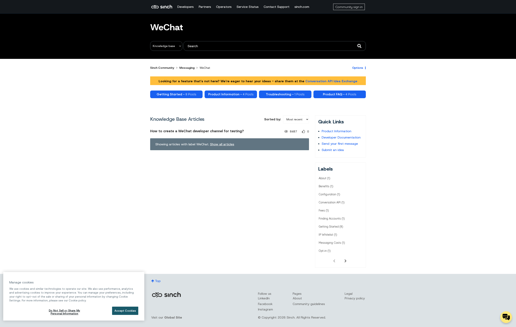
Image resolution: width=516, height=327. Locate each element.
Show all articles (222, 144)
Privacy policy (355, 298)
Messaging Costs (330, 243)
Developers (185, 7)
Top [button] (158, 281)
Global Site (173, 317)
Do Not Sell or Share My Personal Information (64, 312)
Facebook (265, 304)
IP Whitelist (326, 234)
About (322, 178)
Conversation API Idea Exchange (331, 81)
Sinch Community (161, 7)
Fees (322, 210)
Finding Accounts (330, 218)
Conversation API (330, 202)
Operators (224, 7)
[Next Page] (345, 261)
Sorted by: (272, 119)
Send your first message (340, 144)
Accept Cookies (125, 310)
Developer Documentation (341, 137)
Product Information (336, 131)
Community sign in (349, 7)
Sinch (166, 295)
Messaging (187, 68)
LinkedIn (264, 298)
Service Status (248, 7)
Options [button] (357, 68)
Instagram (265, 309)
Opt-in (323, 251)
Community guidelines (309, 304)
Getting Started (329, 226)
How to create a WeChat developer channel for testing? (197, 131)
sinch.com (301, 7)
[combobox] (274, 46)
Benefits (324, 186)
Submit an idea (333, 150)
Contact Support (276, 7)
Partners (205, 7)
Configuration (327, 194)
